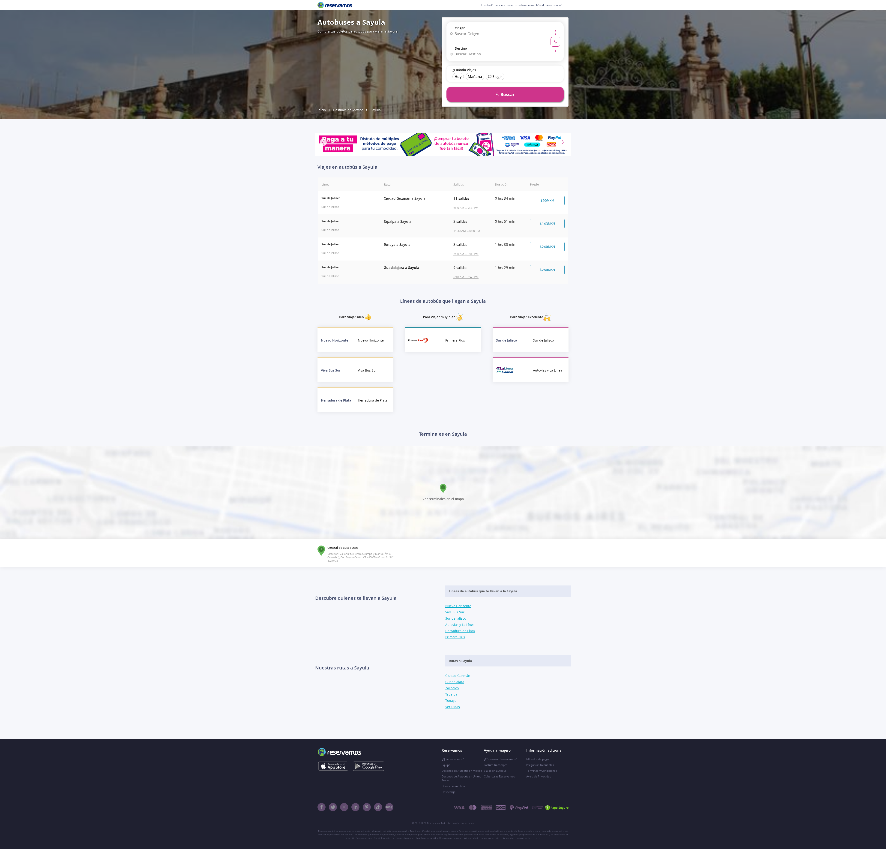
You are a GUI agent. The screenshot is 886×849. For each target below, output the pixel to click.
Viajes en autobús (495, 771)
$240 (547, 246)
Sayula (376, 110)
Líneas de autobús (453, 786)
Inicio (321, 110)
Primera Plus (455, 637)
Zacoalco (452, 688)
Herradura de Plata (460, 631)
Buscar (507, 94)
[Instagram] (344, 807)
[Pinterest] (367, 807)
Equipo (446, 765)
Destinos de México (348, 110)
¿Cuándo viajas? (464, 70)
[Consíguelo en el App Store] (333, 766)
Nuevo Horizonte (458, 606)
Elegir (497, 76)
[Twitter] (333, 807)
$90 (547, 200)
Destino (461, 48)
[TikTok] (378, 807)
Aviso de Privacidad (538, 776)
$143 (547, 223)
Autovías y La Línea (460, 624)
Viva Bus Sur (454, 612)
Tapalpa (451, 694)
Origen (460, 28)
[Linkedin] (355, 807)
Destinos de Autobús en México (462, 771)
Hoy (458, 76)
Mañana (475, 76)
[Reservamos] (334, 5)
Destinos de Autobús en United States (461, 778)
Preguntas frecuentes (540, 765)
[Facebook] (321, 807)
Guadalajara (454, 682)
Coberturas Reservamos (499, 776)
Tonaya (450, 700)
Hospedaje (448, 792)
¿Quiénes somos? (453, 759)
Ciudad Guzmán (457, 675)
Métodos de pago (537, 759)
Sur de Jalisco (455, 618)
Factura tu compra (495, 765)
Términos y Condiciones (541, 771)
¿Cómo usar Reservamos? (500, 759)
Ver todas (452, 707)
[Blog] (389, 807)
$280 (547, 269)
